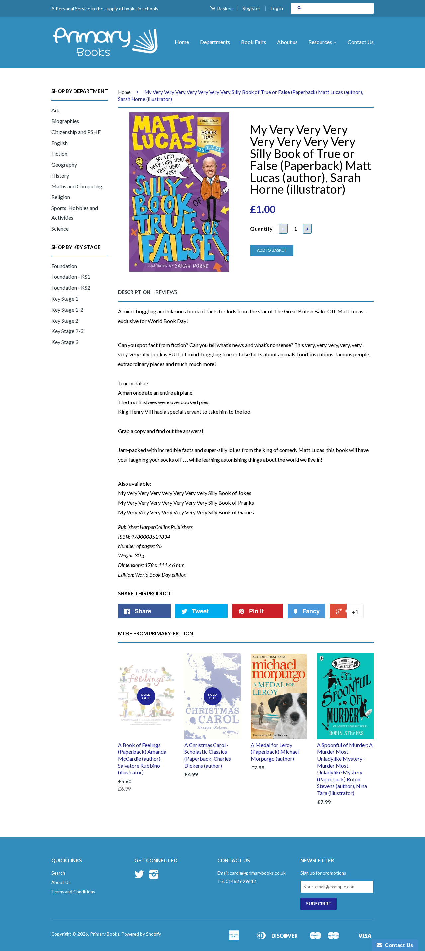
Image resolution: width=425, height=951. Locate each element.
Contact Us (361, 42)
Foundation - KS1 (70, 276)
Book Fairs (253, 42)
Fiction (59, 153)
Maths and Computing (76, 186)
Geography (64, 164)
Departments (215, 42)
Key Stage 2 (64, 320)
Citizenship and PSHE (76, 132)
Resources (320, 42)
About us (287, 42)
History (60, 175)
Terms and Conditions (73, 891)
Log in (277, 8)
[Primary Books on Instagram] (154, 876)
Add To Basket (271, 250)
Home (182, 42)
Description (134, 292)
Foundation (64, 266)
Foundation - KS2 (70, 287)
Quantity (261, 228)
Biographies (65, 121)
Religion (60, 197)
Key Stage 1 (64, 298)
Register (251, 8)
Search (58, 873)
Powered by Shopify (141, 934)
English (59, 143)
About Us (60, 882)
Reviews (166, 292)
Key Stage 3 (64, 342)
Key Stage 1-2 (67, 309)
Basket (224, 8)
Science (60, 228)
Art (55, 110)
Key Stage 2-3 (67, 331)
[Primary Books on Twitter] (139, 876)
